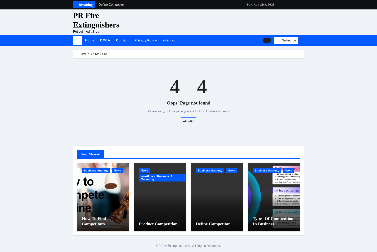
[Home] (77, 40)
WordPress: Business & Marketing (156, 178)
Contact (122, 40)
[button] (302, 40)
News (117, 170)
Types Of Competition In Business (273, 221)
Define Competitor (213, 223)
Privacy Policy (146, 40)
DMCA (105, 40)
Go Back (188, 120)
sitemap (169, 40)
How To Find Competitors (94, 221)
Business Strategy (96, 170)
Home (89, 40)
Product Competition (158, 223)
